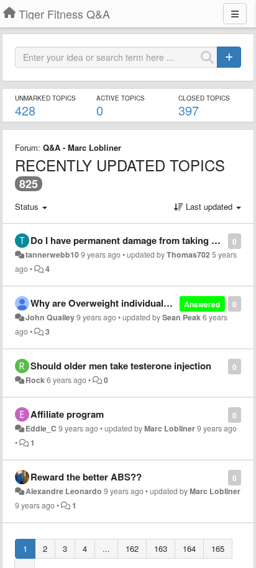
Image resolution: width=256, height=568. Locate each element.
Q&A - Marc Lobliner (82, 147)
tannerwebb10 (52, 254)
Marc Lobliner (169, 428)
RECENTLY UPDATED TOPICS (120, 165)
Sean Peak (181, 317)
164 (189, 548)
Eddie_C (41, 428)
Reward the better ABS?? (86, 477)
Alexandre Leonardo (63, 491)
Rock (35, 379)
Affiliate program (67, 414)
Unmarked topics (45, 98)
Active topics (120, 98)
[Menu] (235, 13)
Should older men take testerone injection (120, 365)
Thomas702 (188, 254)
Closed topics (204, 98)
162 (132, 548)
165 (217, 548)
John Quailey (50, 317)
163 (160, 548)
